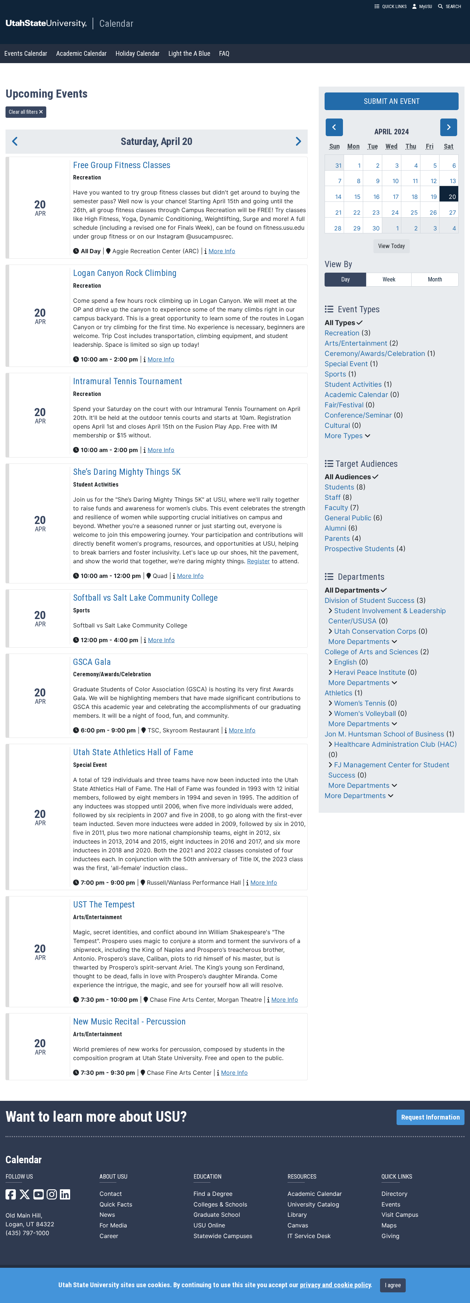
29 (357, 228)
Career (109, 1236)
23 (376, 212)
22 (357, 212)
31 (338, 165)
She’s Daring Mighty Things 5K (127, 472)
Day (345, 279)
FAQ (224, 53)
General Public (348, 518)
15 (357, 196)
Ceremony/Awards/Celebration (375, 353)
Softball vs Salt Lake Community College (145, 598)
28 (337, 228)
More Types (344, 436)
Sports (335, 374)
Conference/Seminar (358, 415)
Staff (333, 497)
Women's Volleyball (365, 713)
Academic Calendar (81, 53)
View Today (391, 246)
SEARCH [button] (453, 6)
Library (297, 1214)
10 (396, 181)
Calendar (116, 23)
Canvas (298, 1225)
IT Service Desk (309, 1236)
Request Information (430, 1117)
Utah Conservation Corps (375, 631)
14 (338, 196)
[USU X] (24, 1196)
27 (452, 212)
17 (396, 196)
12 (434, 181)
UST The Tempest (104, 904)
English (345, 662)
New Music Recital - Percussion (129, 1021)
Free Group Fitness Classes (121, 165)
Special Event (346, 364)
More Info (222, 251)
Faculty (336, 507)
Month (435, 279)
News (107, 1214)
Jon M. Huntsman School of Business (384, 734)
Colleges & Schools (220, 1204)
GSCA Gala (92, 662)
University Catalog (313, 1204)
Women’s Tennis (360, 703)
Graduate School (217, 1214)
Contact (111, 1193)
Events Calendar (25, 53)
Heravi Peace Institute (370, 672)
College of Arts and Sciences (371, 652)
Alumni (335, 528)
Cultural (337, 425)
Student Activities (353, 384)
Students (339, 487)
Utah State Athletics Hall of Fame (133, 752)
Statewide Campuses (223, 1236)
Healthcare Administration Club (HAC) (395, 744)
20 (452, 196)
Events (391, 1204)
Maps (389, 1225)
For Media (113, 1225)
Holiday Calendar (138, 53)
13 (453, 181)
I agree (393, 1285)
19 (434, 196)
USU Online (209, 1225)
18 (415, 196)
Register (258, 561)
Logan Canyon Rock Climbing (125, 273)
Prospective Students (359, 549)
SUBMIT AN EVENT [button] (392, 101)
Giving (391, 1236)
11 (415, 181)
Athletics (338, 693)
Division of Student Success (370, 600)
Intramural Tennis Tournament (127, 381)
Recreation (342, 333)
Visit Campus (400, 1214)
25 (414, 212)
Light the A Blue (189, 53)
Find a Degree (213, 1193)
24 (395, 212)
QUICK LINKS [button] (394, 6)
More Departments (359, 641)
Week (389, 279)
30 (376, 228)
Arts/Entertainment (356, 343)
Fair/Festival (344, 405)
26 (433, 212)
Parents (337, 538)
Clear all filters (24, 112)
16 (376, 196)
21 (338, 212)
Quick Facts (116, 1204)
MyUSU (425, 6)
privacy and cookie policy (335, 1285)
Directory (395, 1193)
